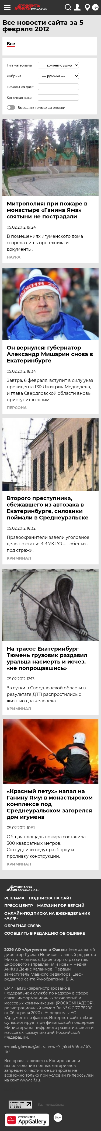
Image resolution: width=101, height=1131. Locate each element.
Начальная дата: (20, 87)
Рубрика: (14, 76)
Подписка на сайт (50, 898)
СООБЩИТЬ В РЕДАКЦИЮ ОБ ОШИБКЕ (44, 933)
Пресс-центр (18, 905)
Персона (17, 408)
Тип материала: (20, 65)
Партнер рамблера (51, 1104)
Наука (13, 257)
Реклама (14, 898)
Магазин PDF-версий (61, 905)
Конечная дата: (19, 98)
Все (11, 43)
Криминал (19, 558)
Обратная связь (22, 925)
